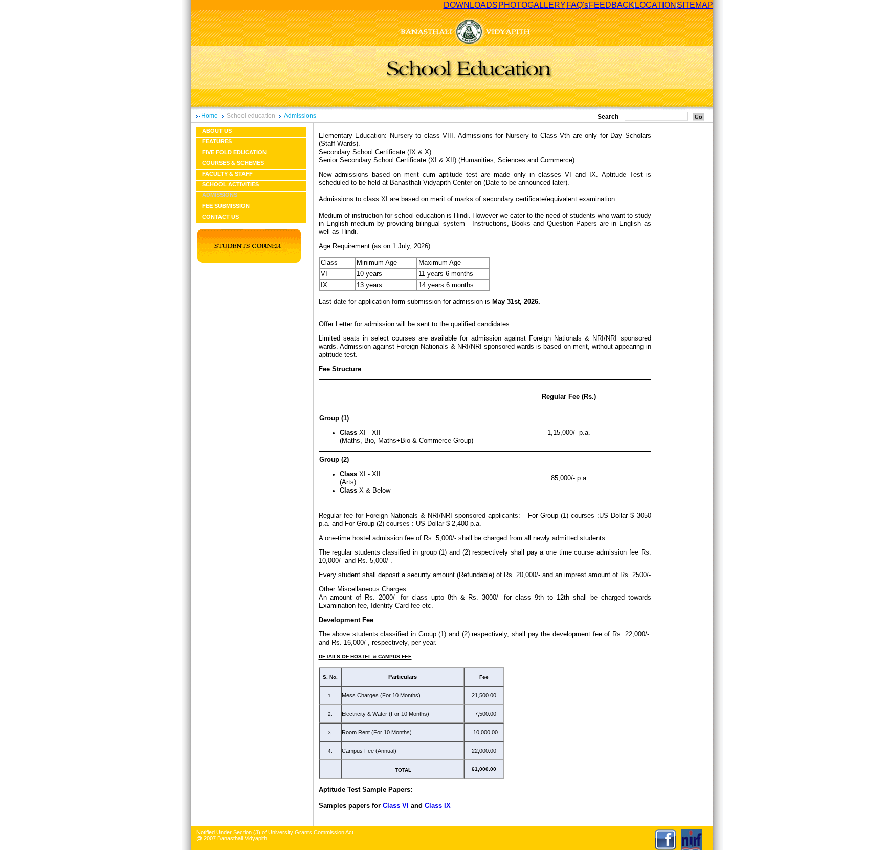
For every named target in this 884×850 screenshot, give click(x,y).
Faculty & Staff (227, 174)
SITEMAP (695, 5)
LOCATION (655, 5)
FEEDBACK (611, 5)
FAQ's (577, 5)
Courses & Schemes (233, 163)
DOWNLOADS (471, 5)
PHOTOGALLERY (532, 5)
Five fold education (234, 152)
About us (217, 131)
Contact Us (220, 217)
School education (251, 115)
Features (217, 141)
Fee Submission (226, 206)
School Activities (230, 184)
